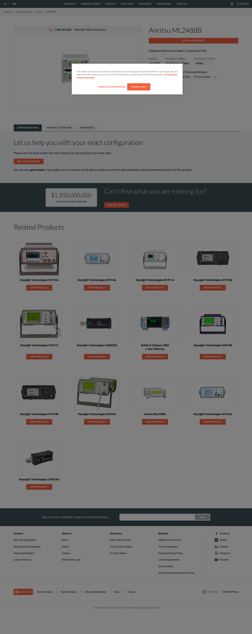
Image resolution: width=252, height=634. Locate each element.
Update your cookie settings (112, 86)
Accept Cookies (138, 86)
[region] (127, 79)
